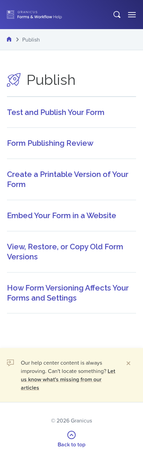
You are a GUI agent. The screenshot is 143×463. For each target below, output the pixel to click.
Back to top (71, 444)
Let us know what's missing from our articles (68, 379)
